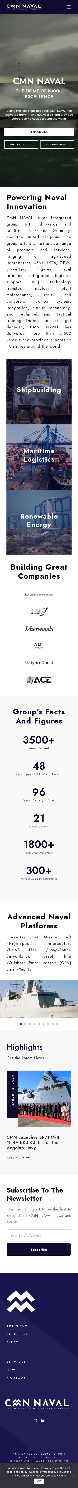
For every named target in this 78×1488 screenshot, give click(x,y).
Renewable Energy (39, 520)
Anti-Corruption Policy (39, 1457)
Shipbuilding (39, 132)
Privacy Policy (25, 1453)
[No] (73, 1476)
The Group (18, 1325)
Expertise (17, 1334)
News (12, 1370)
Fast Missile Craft (51, 937)
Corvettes (16, 937)
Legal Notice (52, 1453)
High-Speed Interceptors (40, 943)
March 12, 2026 (13, 1090)
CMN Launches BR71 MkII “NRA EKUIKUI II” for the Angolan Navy (33, 1142)
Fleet (13, 1342)
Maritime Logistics (39, 455)
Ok (39, 1481)
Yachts (25, 969)
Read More (15, 1157)
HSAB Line (23, 950)
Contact (17, 1378)
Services (16, 1362)
